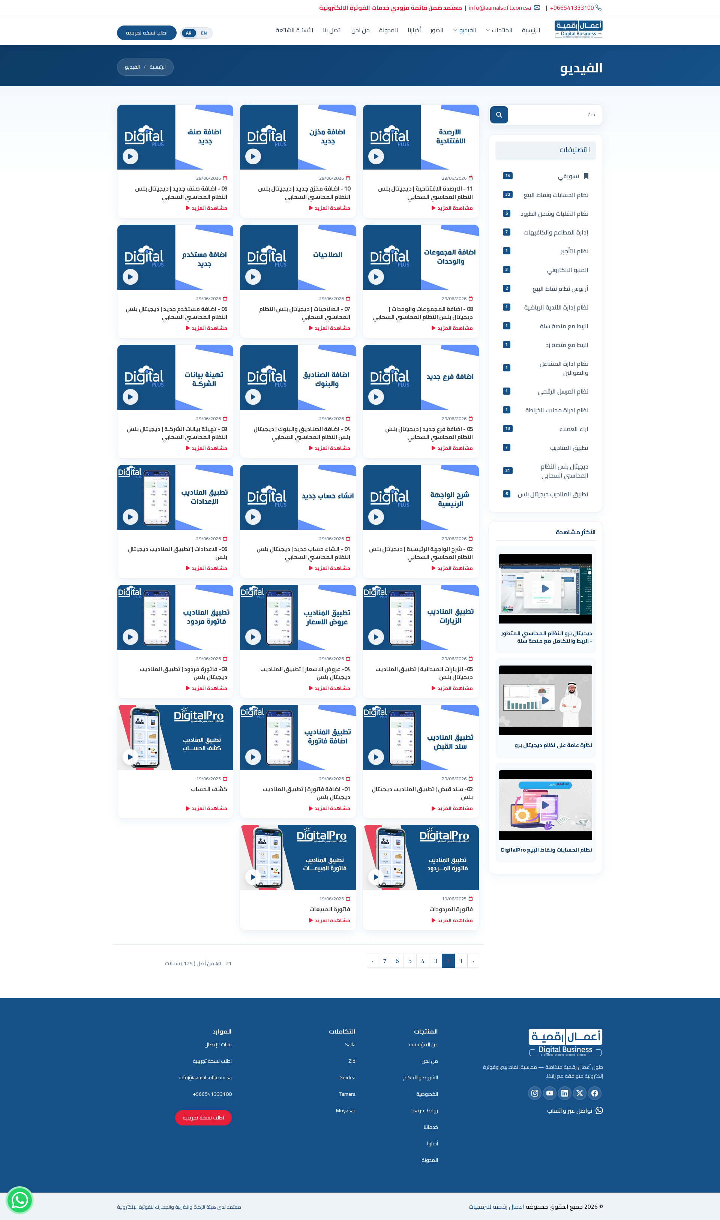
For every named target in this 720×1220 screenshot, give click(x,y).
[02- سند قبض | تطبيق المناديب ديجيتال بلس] (421, 737)
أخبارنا (414, 30)
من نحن (360, 30)
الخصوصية (427, 1094)
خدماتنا (431, 1127)
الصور (437, 30)
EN (204, 33)
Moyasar (346, 1110)
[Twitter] (579, 1093)
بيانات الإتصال (218, 1044)
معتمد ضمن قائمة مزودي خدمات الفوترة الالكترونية (390, 8)
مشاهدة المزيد (455, 208)
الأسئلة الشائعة (295, 30)
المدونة (388, 30)
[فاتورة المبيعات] (298, 857)
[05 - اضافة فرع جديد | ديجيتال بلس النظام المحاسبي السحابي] (421, 377)
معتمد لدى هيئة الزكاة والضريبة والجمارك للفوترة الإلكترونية (179, 1206)
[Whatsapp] (20, 1200)
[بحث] (499, 114)
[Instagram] (535, 1093)
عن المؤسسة (423, 1044)
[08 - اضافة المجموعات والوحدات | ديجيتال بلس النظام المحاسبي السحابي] (421, 257)
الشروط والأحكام (420, 1077)
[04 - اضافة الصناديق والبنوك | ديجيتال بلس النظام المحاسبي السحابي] (298, 377)
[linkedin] (565, 1093)
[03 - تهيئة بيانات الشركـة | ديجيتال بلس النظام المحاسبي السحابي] (175, 377)
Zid (352, 1061)
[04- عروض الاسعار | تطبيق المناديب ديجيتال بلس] (298, 617)
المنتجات (502, 30)
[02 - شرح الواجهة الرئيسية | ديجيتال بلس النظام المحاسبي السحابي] (421, 497)
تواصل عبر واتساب (569, 1110)
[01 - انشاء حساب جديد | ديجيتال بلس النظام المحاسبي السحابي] (298, 497)
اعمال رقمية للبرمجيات (496, 1206)
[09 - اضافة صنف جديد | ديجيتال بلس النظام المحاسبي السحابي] (175, 137)
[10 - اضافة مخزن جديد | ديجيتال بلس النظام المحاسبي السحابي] (298, 137)
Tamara (347, 1094)
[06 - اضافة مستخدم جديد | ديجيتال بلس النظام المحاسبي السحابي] (175, 257)
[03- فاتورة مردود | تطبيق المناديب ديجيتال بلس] (175, 617)
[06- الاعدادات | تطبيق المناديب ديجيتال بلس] (175, 497)
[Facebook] (595, 1093)
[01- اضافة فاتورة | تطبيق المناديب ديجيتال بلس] (298, 737)
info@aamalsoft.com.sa (500, 7)
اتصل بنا (332, 30)
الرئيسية (531, 30)
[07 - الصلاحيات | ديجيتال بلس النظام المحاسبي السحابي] (298, 257)
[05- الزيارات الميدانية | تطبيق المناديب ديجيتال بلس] (421, 617)
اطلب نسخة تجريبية (147, 33)
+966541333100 (212, 1094)
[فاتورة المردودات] (421, 857)
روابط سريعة (424, 1110)
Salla (350, 1044)
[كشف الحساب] (175, 737)
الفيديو (467, 30)
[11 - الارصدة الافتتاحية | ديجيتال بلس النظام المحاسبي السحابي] (421, 137)
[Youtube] (549, 1093)
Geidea (347, 1077)
